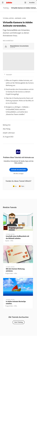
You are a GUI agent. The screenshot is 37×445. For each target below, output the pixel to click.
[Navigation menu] (2, 2)
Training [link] (6, 8)
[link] (5, 8)
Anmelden (32, 2)
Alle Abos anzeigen (18, 173)
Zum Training (18, 322)
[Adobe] (9, 2)
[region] (18, 228)
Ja (15, 186)
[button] (25, 2)
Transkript (9, 74)
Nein (22, 186)
